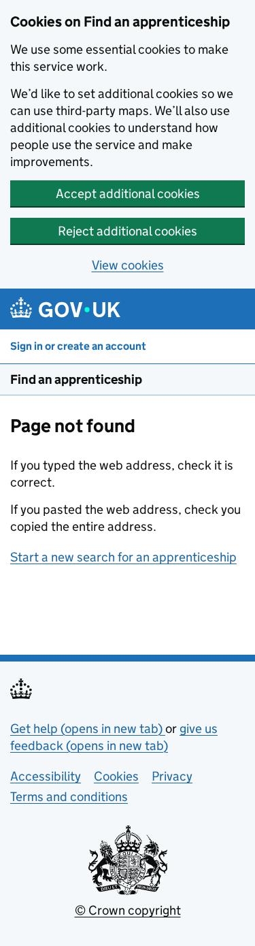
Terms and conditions (69, 796)
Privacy (172, 776)
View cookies (128, 265)
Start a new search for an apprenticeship (123, 557)
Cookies (116, 776)
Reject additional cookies (127, 231)
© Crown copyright (128, 910)
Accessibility (45, 776)
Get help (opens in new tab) (87, 728)
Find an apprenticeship (76, 379)
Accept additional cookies (128, 193)
